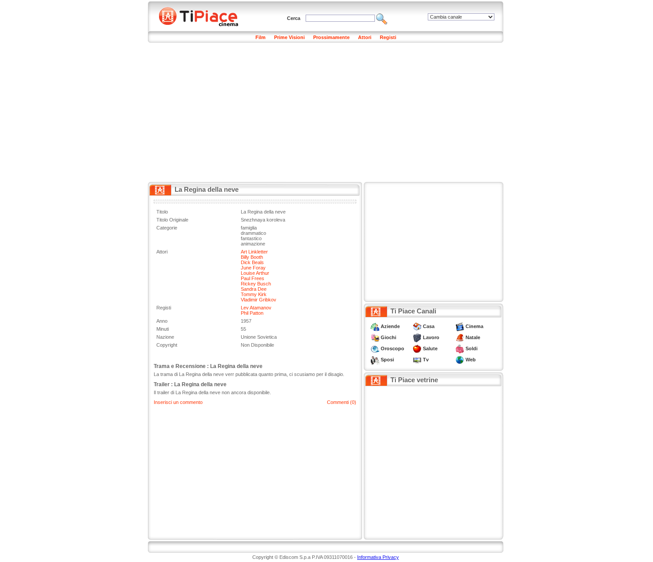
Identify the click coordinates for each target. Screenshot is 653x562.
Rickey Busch (256, 283)
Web (471, 359)
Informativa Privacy (378, 557)
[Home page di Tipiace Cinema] (203, 15)
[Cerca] (381, 18)
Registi (388, 37)
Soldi (472, 348)
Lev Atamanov (256, 307)
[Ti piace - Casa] (417, 326)
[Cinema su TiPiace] (459, 326)
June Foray (253, 267)
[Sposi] (374, 359)
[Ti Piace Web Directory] (459, 359)
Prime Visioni (289, 37)
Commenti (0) (341, 402)
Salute (430, 348)
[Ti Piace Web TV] (417, 359)
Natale (473, 337)
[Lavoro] (417, 337)
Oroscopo (392, 348)
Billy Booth (252, 257)
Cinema (474, 326)
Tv (426, 359)
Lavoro (431, 337)
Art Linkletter (254, 251)
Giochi (388, 337)
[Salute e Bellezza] (417, 348)
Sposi (387, 359)
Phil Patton (252, 313)
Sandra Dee (254, 289)
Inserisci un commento (178, 402)
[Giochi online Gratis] (374, 337)
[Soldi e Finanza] (459, 348)
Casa (428, 326)
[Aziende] (374, 326)
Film (260, 37)
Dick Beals (252, 262)
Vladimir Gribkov (258, 299)
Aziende (390, 326)
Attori (364, 37)
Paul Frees (252, 278)
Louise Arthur (255, 273)
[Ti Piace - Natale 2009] (459, 337)
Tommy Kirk (254, 294)
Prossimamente (331, 37)
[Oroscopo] (374, 348)
